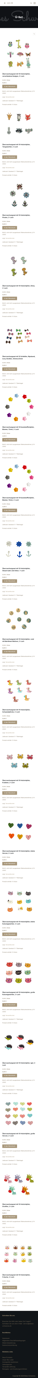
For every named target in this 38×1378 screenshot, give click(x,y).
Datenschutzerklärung (9, 1345)
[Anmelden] (4, 3)
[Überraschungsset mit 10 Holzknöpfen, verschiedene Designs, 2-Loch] (19, 54)
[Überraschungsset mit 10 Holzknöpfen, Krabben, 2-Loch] (19, 760)
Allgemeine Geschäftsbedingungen (13, 1340)
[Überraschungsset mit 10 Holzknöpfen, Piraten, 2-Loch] (19, 195)
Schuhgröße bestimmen (10, 1362)
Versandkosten (9, 97)
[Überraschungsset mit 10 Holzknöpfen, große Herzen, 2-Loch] (19, 1113)
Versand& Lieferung (8, 1367)
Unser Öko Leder (8, 1360)
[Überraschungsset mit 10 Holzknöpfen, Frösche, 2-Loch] (19, 1255)
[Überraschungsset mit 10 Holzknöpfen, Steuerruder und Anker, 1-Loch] (19, 548)
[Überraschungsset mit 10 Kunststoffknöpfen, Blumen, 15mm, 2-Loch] (19, 477)
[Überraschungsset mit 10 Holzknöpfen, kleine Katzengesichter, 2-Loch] (19, 901)
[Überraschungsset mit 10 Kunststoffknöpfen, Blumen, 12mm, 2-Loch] (19, 407)
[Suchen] (31, 3)
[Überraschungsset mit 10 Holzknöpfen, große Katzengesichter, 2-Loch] (19, 972)
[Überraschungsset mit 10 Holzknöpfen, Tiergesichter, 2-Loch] (19, 124)
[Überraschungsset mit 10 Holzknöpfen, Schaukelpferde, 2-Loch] (19, 689)
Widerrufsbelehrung (8, 1343)
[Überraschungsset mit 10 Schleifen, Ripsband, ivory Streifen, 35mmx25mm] (19, 336)
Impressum (6, 1338)
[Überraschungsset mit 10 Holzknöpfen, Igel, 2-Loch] (19, 1043)
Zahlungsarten (7, 1364)
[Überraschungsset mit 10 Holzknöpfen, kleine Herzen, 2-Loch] (19, 831)
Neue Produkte (7, 1357)
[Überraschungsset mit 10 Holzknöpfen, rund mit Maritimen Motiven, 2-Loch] (19, 619)
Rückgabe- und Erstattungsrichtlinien (14, 1369)
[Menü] (34, 3)
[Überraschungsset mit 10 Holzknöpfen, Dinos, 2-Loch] (19, 266)
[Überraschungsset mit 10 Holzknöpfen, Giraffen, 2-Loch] (19, 1184)
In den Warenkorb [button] (9, 86)
